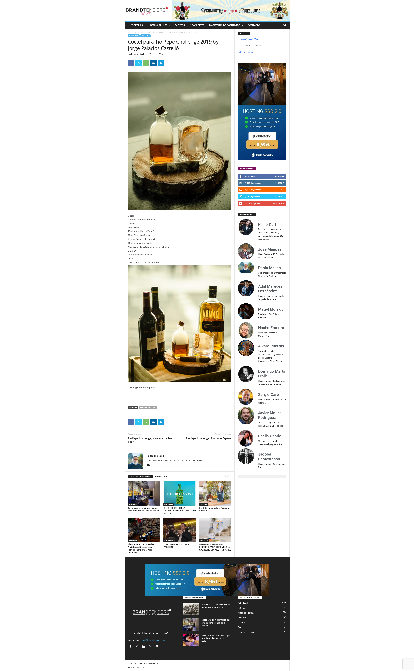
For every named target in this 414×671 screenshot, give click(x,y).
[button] (284, 25)
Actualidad (139, 32)
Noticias (241, 608)
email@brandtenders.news (153, 640)
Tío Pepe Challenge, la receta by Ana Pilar (150, 440)
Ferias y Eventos (246, 632)
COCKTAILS (136, 25)
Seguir (281, 183)
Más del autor (161, 476)
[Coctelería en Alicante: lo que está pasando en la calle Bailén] (144, 493)
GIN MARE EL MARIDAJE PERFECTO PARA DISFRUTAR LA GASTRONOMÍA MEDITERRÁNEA (215, 547)
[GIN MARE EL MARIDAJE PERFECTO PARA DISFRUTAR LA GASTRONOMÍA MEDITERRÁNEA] (215, 530)
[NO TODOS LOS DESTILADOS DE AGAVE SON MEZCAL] (191, 609)
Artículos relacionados (140, 476)
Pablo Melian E (137, 54)
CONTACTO (254, 25)
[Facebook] (131, 63)
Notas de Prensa (245, 613)
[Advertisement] (180, 398)
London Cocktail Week (248, 39)
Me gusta (279, 176)
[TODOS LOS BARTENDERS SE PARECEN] (179, 530)
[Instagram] (137, 646)
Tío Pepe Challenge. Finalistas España (208, 438)
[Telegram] (161, 63)
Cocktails (145, 36)
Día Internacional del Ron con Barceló (214, 509)
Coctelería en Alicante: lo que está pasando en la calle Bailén (143, 509)
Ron (239, 627)
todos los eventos (246, 52)
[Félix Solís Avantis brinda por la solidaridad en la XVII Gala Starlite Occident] (191, 640)
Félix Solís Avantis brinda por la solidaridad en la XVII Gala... (216, 638)
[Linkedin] (153, 63)
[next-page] (229, 476)
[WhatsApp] (146, 63)
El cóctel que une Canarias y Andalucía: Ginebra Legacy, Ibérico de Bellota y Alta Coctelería (142, 548)
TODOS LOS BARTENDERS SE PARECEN (177, 545)
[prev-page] (226, 476)
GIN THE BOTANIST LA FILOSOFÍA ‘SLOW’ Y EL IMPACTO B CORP (179, 510)
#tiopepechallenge (148, 407)
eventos (241, 622)
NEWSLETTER (197, 25)
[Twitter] (138, 63)
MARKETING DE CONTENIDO (224, 25)
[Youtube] (157, 646)
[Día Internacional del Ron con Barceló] (215, 493)
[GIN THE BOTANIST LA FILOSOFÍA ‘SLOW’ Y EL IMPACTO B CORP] (179, 493)
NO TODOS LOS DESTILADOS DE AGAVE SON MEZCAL (215, 606)
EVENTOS (180, 25)
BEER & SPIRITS (158, 25)
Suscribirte (278, 203)
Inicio (130, 32)
